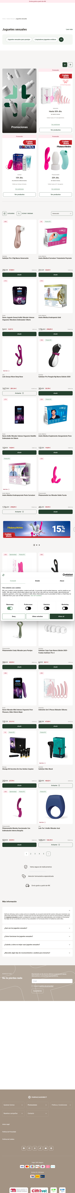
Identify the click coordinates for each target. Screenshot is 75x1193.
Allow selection (37, 616)
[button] (37, 1105)
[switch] (28, 608)
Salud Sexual (10, 19)
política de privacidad (46, 986)
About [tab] (62, 581)
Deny (14, 616)
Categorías (10, 213)
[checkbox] (32, 986)
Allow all (61, 616)
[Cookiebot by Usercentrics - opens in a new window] (64, 575)
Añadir (19, 275)
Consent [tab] (13, 581)
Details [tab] (37, 581)
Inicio (4, 19)
